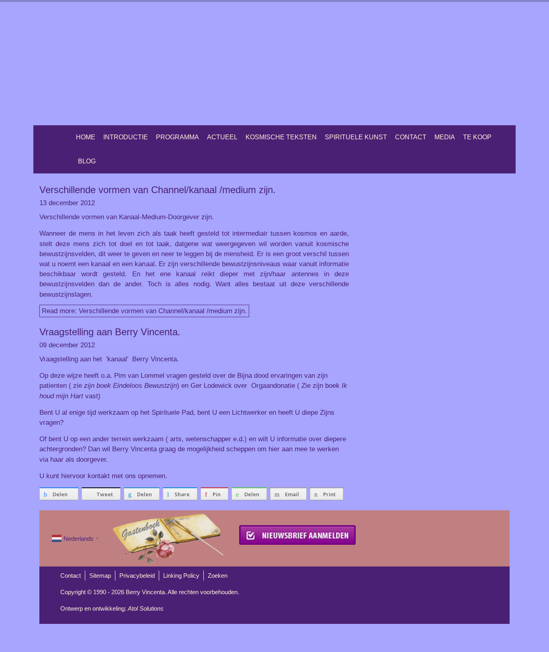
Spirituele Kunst (356, 137)
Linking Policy (181, 575)
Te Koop (477, 137)
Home (85, 137)
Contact (410, 137)
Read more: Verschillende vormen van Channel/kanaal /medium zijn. (144, 311)
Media (444, 137)
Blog (87, 161)
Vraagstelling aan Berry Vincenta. (109, 331)
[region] (274, 63)
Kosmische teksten (281, 137)
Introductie (125, 137)
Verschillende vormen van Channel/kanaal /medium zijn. (157, 189)
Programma (177, 137)
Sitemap (100, 575)
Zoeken (217, 575)
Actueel (222, 137)
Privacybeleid (137, 575)
